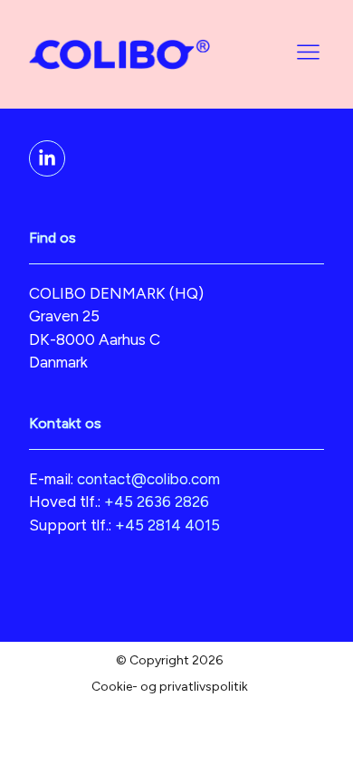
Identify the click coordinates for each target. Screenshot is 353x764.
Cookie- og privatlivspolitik (169, 686)
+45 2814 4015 (167, 525)
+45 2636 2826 (156, 501)
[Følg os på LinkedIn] (47, 158)
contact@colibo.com (148, 479)
